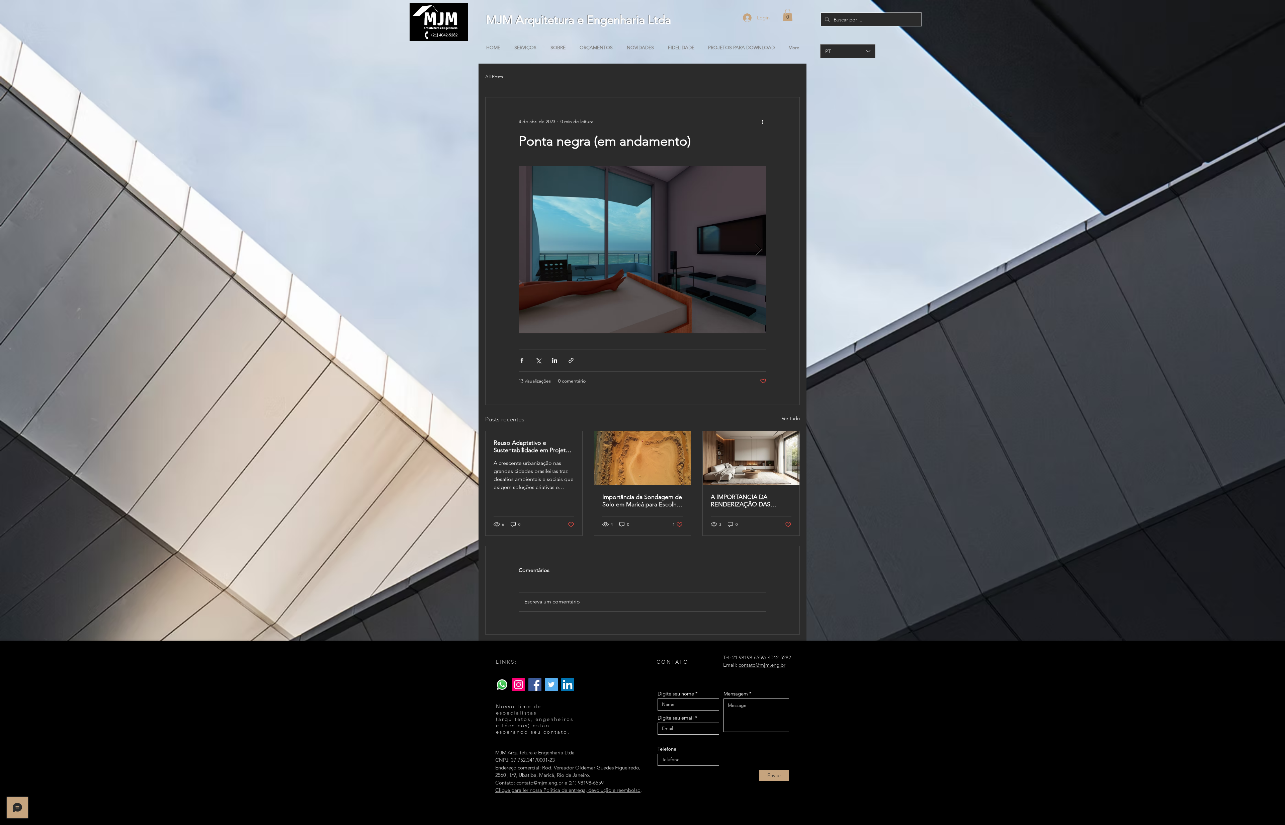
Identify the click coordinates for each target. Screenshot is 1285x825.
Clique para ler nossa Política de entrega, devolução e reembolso (567, 790)
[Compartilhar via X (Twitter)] (538, 360)
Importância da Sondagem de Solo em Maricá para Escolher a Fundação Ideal (642, 500)
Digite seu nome (676, 693)
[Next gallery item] (758, 249)
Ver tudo (791, 418)
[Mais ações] (762, 121)
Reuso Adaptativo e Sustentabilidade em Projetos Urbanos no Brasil (533, 446)
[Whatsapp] (502, 684)
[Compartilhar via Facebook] (522, 360)
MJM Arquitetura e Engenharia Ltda (578, 19)
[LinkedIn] (567, 684)
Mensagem (735, 693)
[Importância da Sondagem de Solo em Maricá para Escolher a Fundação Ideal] (642, 458)
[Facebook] (534, 684)
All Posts (494, 77)
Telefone (667, 748)
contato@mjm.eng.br (539, 782)
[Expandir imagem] (642, 249)
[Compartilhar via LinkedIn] (554, 360)
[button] (787, 15)
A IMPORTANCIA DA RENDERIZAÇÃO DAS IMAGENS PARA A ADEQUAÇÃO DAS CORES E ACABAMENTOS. (750, 500)
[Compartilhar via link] (571, 360)
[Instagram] (518, 684)
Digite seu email (676, 717)
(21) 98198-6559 (586, 782)
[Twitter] (551, 684)
